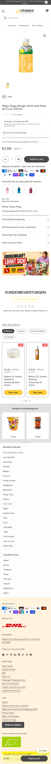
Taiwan (6, 583)
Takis (5, 531)
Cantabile (7, 527)
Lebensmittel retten (11, 690)
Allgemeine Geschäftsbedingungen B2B (19, 709)
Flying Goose (9, 480)
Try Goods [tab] (8, 337)
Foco (5, 522)
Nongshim (7, 485)
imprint (5, 702)
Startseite (12, 25)
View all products (11, 324)
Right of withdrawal (10, 716)
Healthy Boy (9, 513)
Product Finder (8, 669)
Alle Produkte (37, 25)
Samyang (7, 462)
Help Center (7, 666)
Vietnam (7, 579)
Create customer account (14, 687)
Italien (6, 593)
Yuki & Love (8, 541)
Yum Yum (7, 503)
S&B (5, 517)
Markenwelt (24, 25)
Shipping (16, 142)
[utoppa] (25, 11)
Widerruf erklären (13, 725)
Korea (6, 565)
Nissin (5, 508)
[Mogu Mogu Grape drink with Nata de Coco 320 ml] (31, 190)
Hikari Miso (8, 545)
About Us (6, 676)
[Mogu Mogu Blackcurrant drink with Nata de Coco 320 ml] (19, 190)
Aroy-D (6, 476)
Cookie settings (9, 720)
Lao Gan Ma (9, 457)
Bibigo (6, 471)
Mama (6, 499)
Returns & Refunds (10, 683)
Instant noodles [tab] (37, 331)
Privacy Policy (8, 712)
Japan (6, 560)
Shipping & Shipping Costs (14, 680)
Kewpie (6, 466)
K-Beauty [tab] (8, 331)
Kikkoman (7, 489)
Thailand (7, 569)
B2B (3, 673)
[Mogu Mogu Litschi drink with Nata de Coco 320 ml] (7, 190)
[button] (5, 159)
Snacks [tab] (21, 331)
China (5, 574)
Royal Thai (8, 494)
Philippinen (8, 588)
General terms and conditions (15, 705)
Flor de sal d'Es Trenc (13, 452)
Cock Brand (8, 536)
